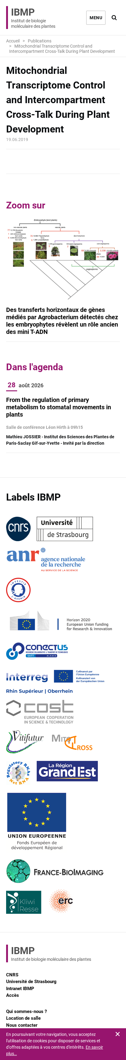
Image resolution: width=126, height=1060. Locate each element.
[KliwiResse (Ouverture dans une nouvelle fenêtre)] (24, 901)
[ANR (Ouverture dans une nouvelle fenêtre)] (46, 559)
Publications (39, 40)
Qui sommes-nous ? (26, 1011)
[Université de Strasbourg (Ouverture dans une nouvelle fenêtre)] (65, 529)
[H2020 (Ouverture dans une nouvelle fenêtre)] (60, 620)
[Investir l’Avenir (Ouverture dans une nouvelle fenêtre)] (18, 590)
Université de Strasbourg (31, 981)
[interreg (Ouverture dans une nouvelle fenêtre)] (55, 681)
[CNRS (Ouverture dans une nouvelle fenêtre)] (18, 529)
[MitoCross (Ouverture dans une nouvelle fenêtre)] (72, 742)
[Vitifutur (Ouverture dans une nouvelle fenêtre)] (26, 742)
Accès (12, 995)
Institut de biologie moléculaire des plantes (33, 17)
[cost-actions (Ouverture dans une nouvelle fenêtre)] (39, 712)
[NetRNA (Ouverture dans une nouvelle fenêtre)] (18, 773)
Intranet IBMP (20, 988)
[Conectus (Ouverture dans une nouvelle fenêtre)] (37, 651)
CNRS (12, 975)
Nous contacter (21, 1025)
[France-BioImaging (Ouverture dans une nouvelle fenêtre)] (54, 871)
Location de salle (23, 1018)
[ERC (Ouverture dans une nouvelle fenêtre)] (61, 901)
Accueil (13, 40)
